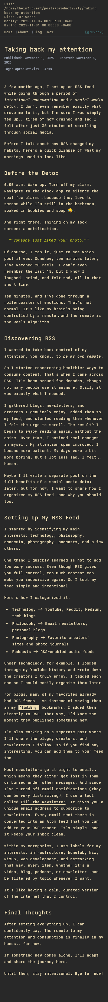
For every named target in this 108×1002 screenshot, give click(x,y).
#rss (48, 69)
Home (9, 32)
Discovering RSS (29, 338)
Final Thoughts (28, 912)
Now (50, 32)
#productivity (28, 69)
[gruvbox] (94, 32)
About (24, 32)
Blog (39, 32)
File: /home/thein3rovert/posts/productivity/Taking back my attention (50, 8)
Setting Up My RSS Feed (41, 517)
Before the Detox (31, 172)
